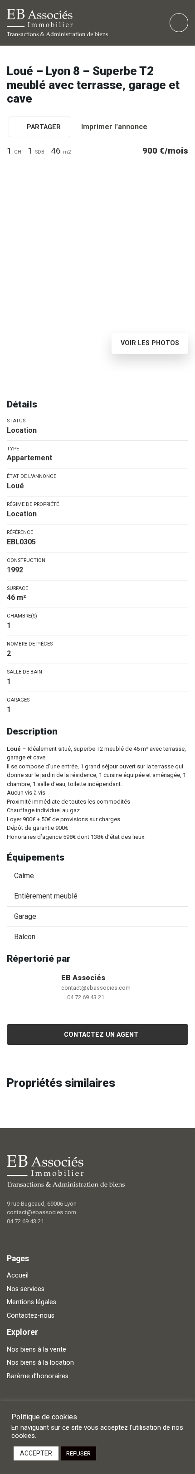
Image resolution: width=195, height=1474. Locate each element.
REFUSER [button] (78, 1453)
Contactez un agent (101, 1035)
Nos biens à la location (40, 1362)
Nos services (25, 1289)
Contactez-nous (30, 1316)
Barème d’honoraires (37, 1376)
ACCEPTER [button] (36, 1453)
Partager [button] (43, 127)
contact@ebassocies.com (96, 987)
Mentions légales (31, 1302)
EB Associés (83, 977)
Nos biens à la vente (36, 1349)
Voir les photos (150, 343)
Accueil (18, 1275)
